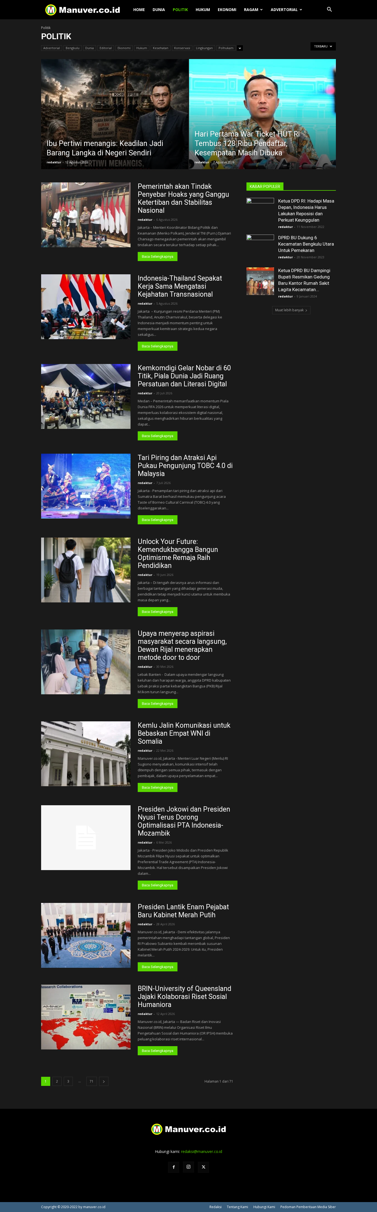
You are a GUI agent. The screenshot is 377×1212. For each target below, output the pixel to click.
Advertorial (284, 9)
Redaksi (215, 1207)
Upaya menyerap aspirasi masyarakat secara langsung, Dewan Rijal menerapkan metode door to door (182, 645)
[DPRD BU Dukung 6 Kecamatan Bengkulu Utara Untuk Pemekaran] (260, 248)
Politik (180, 9)
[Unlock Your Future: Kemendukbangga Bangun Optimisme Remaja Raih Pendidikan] (86, 570)
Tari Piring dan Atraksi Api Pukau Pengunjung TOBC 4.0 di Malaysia (185, 466)
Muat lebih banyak (289, 310)
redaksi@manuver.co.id (201, 1151)
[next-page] (103, 1081)
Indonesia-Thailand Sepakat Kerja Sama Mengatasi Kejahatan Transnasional (180, 286)
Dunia (159, 9)
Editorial (106, 48)
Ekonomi (227, 9)
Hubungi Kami (264, 1207)
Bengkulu (72, 48)
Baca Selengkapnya (157, 256)
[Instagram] (188, 1167)
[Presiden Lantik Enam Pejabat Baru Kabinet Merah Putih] (86, 935)
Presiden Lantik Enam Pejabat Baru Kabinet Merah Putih (183, 911)
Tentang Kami (237, 1207)
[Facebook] (173, 1167)
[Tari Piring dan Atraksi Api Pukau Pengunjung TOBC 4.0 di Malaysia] (86, 486)
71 (92, 1081)
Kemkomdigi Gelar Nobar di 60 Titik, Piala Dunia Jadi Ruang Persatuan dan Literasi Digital (184, 376)
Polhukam (226, 48)
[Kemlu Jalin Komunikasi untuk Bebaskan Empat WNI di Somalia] (86, 753)
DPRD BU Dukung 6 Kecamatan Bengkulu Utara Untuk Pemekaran (306, 244)
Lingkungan (204, 48)
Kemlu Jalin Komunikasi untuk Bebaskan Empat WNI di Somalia (184, 733)
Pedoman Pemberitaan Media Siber (308, 1207)
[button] (329, 10)
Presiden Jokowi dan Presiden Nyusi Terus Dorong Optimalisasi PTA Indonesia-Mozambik (184, 821)
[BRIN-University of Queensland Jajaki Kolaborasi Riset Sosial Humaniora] (86, 1017)
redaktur (54, 162)
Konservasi (182, 48)
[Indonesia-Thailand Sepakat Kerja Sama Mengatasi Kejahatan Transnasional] (86, 306)
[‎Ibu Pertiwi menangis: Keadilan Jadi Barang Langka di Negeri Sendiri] (114, 123)
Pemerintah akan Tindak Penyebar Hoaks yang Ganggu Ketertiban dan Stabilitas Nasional (183, 198)
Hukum (203, 9)
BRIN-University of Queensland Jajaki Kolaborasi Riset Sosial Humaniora (184, 997)
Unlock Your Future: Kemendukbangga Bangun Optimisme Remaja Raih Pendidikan (178, 554)
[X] (203, 1167)
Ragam (251, 9)
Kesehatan (160, 48)
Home (139, 9)
